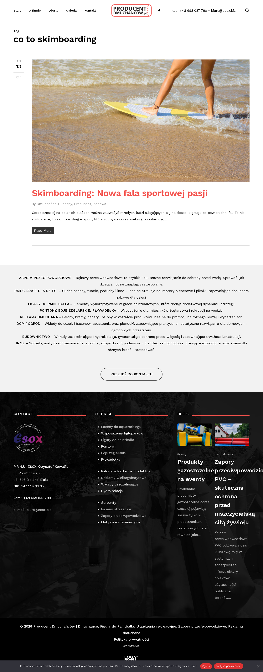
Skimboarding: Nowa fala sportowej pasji (120, 193)
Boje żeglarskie (113, 453)
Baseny (66, 204)
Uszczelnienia (224, 454)
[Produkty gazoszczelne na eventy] (194, 480)
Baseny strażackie (116, 509)
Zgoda (206, 666)
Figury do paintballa (117, 440)
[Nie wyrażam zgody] (258, 666)
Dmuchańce (46, 204)
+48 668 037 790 (193, 10)
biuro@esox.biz (223, 10)
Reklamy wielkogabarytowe (123, 478)
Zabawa (99, 204)
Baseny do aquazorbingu (121, 427)
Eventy (181, 454)
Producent (82, 204)
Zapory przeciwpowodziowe (123, 516)
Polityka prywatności (131, 639)
